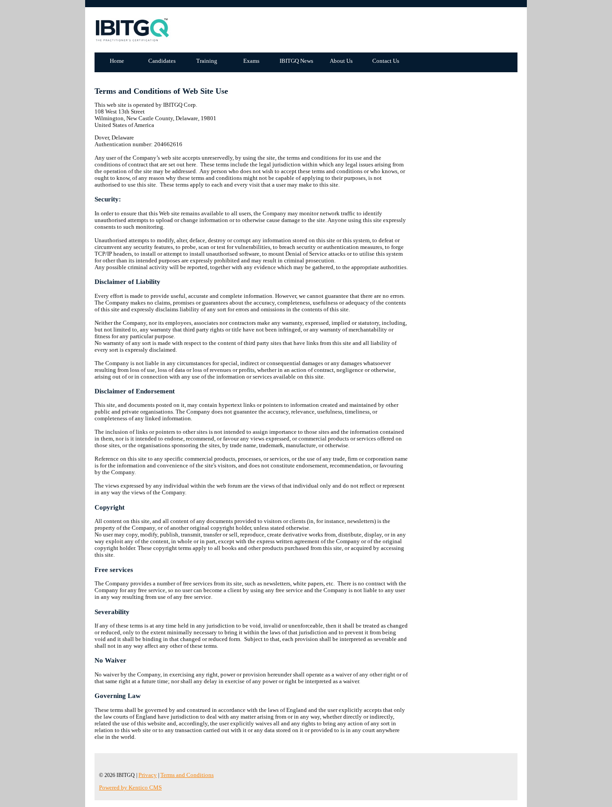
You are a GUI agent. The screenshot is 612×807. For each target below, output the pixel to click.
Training (206, 61)
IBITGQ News (296, 61)
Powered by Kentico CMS (130, 788)
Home (117, 61)
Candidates (162, 61)
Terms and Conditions (187, 775)
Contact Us (385, 61)
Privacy (147, 775)
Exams (251, 61)
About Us (341, 61)
